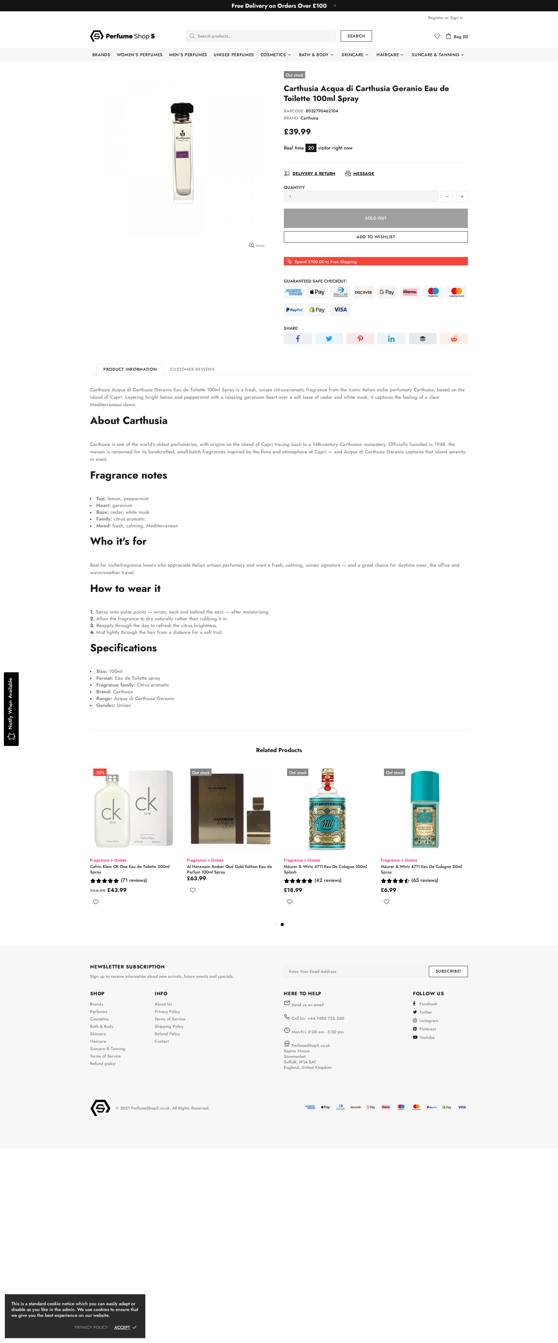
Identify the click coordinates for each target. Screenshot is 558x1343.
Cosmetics (99, 1019)
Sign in (456, 17)
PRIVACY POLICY (91, 1327)
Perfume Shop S (122, 35)
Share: (291, 328)
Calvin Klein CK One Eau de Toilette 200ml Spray (130, 869)
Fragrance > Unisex (108, 860)
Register (436, 17)
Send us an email (308, 1004)
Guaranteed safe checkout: (315, 281)
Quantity (294, 187)
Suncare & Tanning (107, 1048)
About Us (163, 1004)
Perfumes (99, 1011)
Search (356, 36)
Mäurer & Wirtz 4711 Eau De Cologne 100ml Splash (325, 869)
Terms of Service (105, 1056)
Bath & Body (101, 1026)
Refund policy (102, 1063)
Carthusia (309, 118)
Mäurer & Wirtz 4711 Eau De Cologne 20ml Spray (421, 869)
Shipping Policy (169, 1026)
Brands (96, 1004)
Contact (162, 1041)
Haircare (98, 1041)
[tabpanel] (327, 843)
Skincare (98, 1034)
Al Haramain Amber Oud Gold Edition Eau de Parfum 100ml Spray (229, 869)
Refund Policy (167, 1034)
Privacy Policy (167, 1011)
